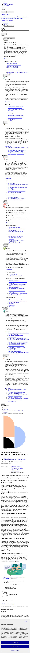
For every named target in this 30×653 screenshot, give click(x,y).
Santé (5, 201)
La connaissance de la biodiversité (15, 106)
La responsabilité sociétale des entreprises (18, 342)
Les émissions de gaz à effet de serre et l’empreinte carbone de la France (16, 151)
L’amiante (11, 239)
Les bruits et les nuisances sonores (17, 229)
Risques (5, 155)
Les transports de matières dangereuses (16, 198)
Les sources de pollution (14, 227)
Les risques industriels (13, 197)
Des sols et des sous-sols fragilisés (15, 115)
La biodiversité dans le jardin (8, 604)
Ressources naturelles (12, 63)
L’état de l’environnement (9, 38)
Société (5, 307)
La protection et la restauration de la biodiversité (13, 410)
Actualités (5, 24)
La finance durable (13, 274)
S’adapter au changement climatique (16, 154)
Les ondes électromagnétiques (16, 231)
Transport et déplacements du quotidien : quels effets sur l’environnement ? (18, 345)
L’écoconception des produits (15, 299)
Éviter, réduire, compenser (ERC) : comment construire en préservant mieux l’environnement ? (18, 400)
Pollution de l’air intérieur (15, 237)
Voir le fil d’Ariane (5, 405)
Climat (5, 122)
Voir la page (7, 58)
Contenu (5, 3)
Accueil (5, 407)
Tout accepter (17, 643)
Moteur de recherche (8, 4)
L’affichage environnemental (15, 285)
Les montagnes (11, 119)
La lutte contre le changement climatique (17, 152)
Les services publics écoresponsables (17, 343)
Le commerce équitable (14, 287)
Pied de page (6, 5)
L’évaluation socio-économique (15, 393)
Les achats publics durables (15, 351)
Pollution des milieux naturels (14, 65)
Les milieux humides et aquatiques (16, 116)
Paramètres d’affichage (9, 25)
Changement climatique (12, 66)
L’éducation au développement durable (17, 338)
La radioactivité (12, 230)
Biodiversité (6, 75)
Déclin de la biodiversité (12, 67)
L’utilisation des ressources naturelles (17, 284)
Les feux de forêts (12, 189)
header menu (10, 11)
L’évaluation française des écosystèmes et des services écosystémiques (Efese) (18, 395)
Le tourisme (11, 303)
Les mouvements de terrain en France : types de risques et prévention (18, 185)
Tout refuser (17, 647)
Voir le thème (8, 101)
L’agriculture (11, 305)
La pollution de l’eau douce (15, 242)
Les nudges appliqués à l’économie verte (18, 293)
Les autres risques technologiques (15, 199)
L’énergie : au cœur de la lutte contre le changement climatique (18, 301)
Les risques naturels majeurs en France (16, 191)
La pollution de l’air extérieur (16, 236)
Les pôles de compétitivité (15, 295)
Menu (4, 1)
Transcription (14, 578)
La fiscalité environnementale (15, 275)
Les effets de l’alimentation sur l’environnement (16, 336)
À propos (5, 23)
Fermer (2, 28)
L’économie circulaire (14, 280)
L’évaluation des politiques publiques (16, 392)
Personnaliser (17, 651)
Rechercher (3, 11)
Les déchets (11, 306)
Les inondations (11, 183)
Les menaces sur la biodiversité (15, 108)
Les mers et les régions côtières (15, 118)
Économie (6, 244)
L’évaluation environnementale (15, 397)
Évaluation (6, 355)
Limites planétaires (13, 349)
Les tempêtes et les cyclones (14, 192)
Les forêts (10, 120)
